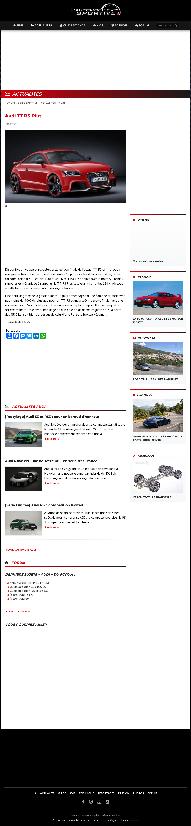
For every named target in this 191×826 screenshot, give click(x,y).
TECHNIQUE (86, 793)
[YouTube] (99, 801)
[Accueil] (35, 793)
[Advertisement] (95, 60)
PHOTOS (138, 793)
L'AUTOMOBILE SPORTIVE (22, 103)
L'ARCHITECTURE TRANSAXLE (152, 497)
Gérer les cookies (111, 815)
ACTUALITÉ (47, 793)
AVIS (72, 793)
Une (19, 25)
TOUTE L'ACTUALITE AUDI (21, 550)
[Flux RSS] (107, 801)
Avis (99, 25)
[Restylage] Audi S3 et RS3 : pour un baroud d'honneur (52, 417)
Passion (120, 25)
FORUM (152, 793)
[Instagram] (91, 801)
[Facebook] (83, 801)
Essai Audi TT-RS (18, 322)
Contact (75, 815)
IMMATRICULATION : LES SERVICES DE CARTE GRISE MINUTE (157, 438)
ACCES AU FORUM (16, 611)
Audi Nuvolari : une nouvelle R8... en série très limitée (51, 461)
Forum (143, 25)
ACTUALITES (48, 103)
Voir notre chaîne (149, 261)
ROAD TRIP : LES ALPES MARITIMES (155, 379)
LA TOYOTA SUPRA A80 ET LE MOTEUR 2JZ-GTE (158, 320)
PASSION (123, 793)
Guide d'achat (73, 25)
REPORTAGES (106, 793)
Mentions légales (90, 815)
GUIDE (62, 793)
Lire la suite (52, 438)
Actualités (43, 25)
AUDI (62, 103)
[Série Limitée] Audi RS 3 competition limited (44, 505)
